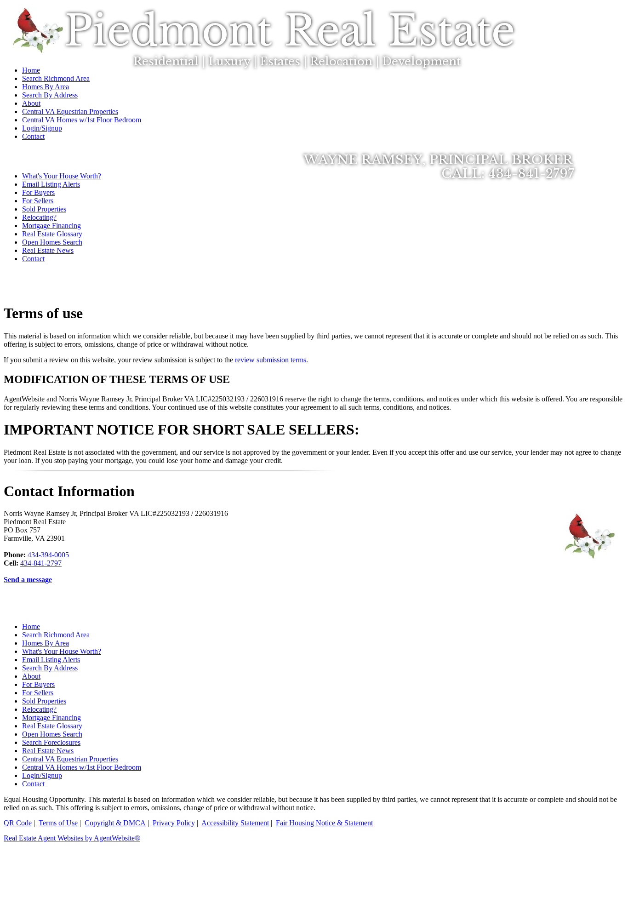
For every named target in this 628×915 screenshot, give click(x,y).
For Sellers (37, 201)
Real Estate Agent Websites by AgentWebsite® (72, 838)
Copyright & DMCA (115, 823)
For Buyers (38, 192)
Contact (33, 259)
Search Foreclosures (51, 742)
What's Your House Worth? (61, 651)
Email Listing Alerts (51, 184)
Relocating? (39, 217)
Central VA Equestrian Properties (70, 759)
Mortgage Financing (51, 225)
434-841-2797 (41, 563)
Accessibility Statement (235, 823)
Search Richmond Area (56, 635)
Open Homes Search (52, 242)
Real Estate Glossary (52, 234)
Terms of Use (58, 823)
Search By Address (50, 668)
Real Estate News (48, 250)
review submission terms (270, 360)
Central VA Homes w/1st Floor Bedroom (81, 767)
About (31, 676)
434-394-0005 (48, 555)
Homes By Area (45, 643)
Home (31, 626)
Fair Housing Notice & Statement (324, 823)
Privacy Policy (174, 823)
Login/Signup (42, 775)
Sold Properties (44, 209)
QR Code (18, 823)
